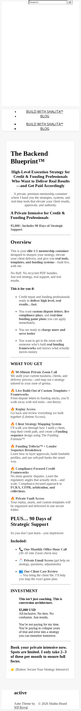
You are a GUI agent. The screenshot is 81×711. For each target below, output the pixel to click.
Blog (44, 116)
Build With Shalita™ (44, 111)
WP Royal (21, 707)
